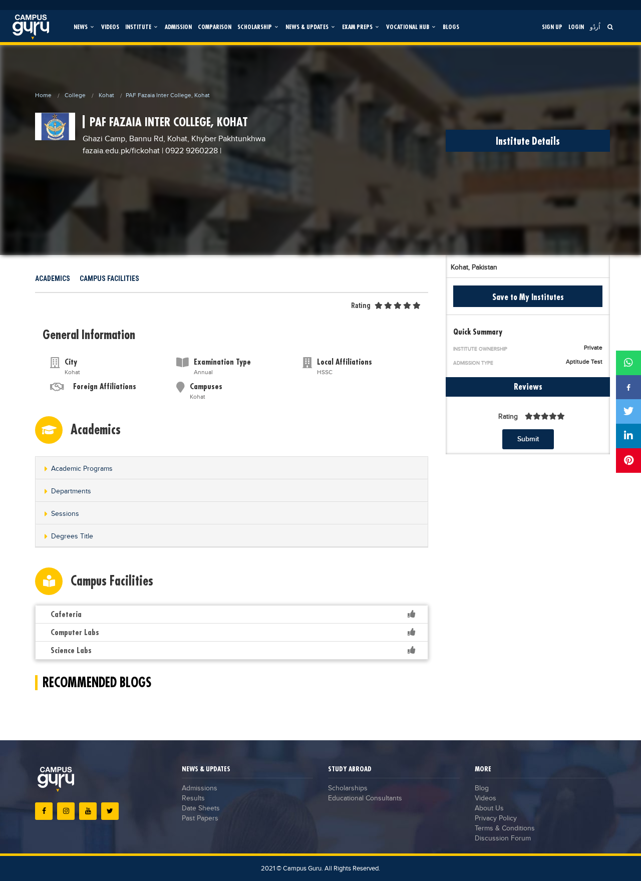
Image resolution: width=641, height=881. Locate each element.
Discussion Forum (503, 838)
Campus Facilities (109, 278)
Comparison (214, 27)
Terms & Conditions (505, 828)
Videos (110, 27)
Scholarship (255, 27)
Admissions (199, 788)
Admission (178, 27)
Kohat (106, 95)
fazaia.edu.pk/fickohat (122, 151)
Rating (361, 306)
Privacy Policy (496, 818)
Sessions (65, 514)
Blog (482, 788)
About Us (489, 808)
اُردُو (595, 27)
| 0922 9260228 (190, 151)
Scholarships (348, 788)
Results (193, 798)
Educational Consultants (365, 798)
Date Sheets (201, 808)
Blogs (451, 27)
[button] (231, 468)
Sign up (552, 27)
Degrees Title (72, 536)
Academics (52, 278)
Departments (71, 491)
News (81, 27)
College (75, 95)
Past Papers (200, 818)
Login (576, 27)
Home (43, 95)
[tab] (232, 468)
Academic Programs (82, 469)
